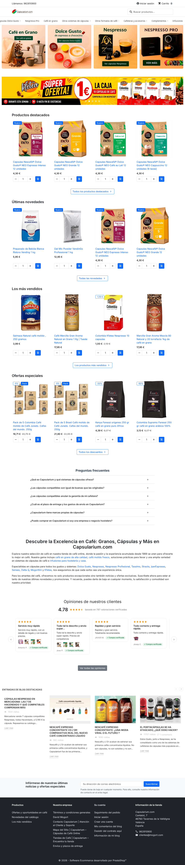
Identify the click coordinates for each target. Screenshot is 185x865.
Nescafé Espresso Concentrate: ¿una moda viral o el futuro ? (111, 730)
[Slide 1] (86, 101)
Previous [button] (176, 689)
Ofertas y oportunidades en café (29, 812)
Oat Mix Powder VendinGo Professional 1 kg (68, 250)
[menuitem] (32, 21)
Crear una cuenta (103, 821)
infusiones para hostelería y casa (68, 560)
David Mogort (60, 817)
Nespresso (98, 566)
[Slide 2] (89, 101)
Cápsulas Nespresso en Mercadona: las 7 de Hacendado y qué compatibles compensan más (24, 703)
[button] (33, 636)
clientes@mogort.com (151, 835)
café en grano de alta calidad (71, 557)
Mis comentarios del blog (108, 826)
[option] (24, 714)
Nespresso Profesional (117, 566)
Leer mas (8, 728)
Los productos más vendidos (92, 365)
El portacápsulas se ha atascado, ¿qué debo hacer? (159, 728)
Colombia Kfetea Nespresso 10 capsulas (112, 337)
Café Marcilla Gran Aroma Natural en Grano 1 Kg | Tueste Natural (70, 339)
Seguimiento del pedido (107, 812)
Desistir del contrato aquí (108, 830)
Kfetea (48, 569)
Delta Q (25, 569)
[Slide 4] (96, 101)
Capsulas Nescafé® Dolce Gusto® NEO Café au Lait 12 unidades (110, 165)
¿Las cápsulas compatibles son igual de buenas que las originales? (89, 488)
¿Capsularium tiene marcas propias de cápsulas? (89, 512)
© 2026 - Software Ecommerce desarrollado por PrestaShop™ (92, 860)
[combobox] (150, 12)
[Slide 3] (92, 101)
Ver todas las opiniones (92, 668)
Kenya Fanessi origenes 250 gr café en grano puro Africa (112, 424)
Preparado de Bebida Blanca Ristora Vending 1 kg (28, 250)
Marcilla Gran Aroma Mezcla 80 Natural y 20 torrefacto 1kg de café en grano (154, 339)
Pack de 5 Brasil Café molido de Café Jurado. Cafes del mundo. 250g (71, 426)
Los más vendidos (22, 821)
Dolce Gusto (84, 566)
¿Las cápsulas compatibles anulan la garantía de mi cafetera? (89, 496)
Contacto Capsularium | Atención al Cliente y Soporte (71, 823)
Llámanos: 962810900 (24, 3)
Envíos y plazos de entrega (68, 846)
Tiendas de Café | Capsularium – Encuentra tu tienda (71, 839)
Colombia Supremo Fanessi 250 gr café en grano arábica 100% (154, 424)
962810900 (145, 831)
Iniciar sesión (101, 817)
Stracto (146, 566)
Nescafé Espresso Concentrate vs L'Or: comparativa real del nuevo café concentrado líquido (69, 731)
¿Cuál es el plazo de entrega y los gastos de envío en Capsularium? (89, 504)
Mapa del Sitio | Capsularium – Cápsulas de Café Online (69, 831)
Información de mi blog (107, 835)
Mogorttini (36, 569)
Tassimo (135, 566)
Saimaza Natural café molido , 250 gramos (29, 337)
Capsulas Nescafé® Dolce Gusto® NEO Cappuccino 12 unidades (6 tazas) (152, 165)
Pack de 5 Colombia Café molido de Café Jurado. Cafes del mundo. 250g (29, 426)
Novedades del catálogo (25, 817)
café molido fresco (99, 557)
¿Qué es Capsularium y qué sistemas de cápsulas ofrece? (89, 479)
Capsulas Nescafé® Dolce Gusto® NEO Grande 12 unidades (68, 165)
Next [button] (181, 689)
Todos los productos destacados (92, 191)
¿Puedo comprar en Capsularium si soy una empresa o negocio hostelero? (89, 520)
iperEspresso (158, 566)
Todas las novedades (92, 278)
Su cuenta (99, 805)
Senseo (16, 569)
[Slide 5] (99, 101)
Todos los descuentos (92, 452)
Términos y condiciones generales (71, 812)
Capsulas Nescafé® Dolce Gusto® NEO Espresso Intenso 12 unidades (29, 165)
